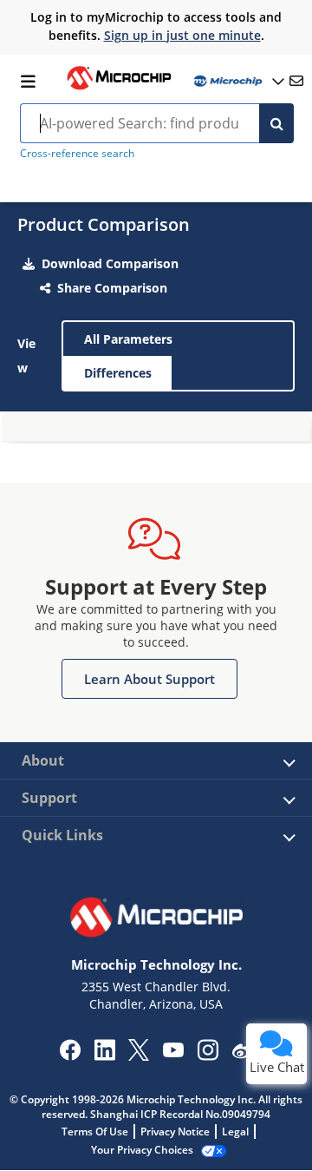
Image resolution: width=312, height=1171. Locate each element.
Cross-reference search (77, 153)
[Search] (276, 123)
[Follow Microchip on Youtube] (173, 1052)
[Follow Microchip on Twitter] (138, 1055)
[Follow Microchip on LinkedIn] (104, 1055)
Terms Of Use (95, 1131)
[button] (149, 679)
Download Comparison (110, 263)
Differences (118, 373)
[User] (237, 81)
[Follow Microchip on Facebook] (70, 1055)
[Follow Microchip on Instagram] (207, 1055)
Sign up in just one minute (182, 35)
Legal (235, 1131)
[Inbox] (296, 80)
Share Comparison (112, 288)
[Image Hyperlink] (118, 87)
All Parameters (128, 339)
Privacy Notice (175, 1131)
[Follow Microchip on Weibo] (242, 1053)
